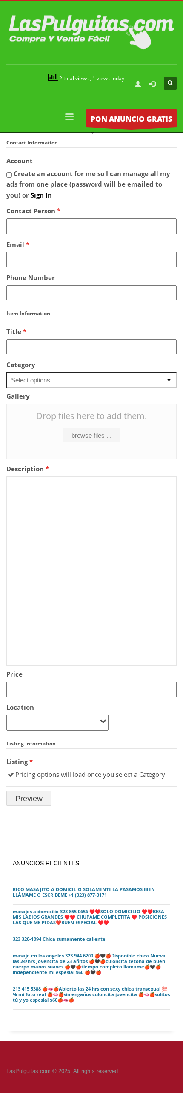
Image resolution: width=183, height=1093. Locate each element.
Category (20, 364)
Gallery (18, 396)
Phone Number (30, 277)
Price (14, 674)
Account (19, 160)
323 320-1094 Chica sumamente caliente (59, 939)
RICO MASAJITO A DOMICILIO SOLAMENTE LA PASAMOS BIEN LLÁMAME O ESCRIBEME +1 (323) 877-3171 (84, 892)
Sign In (41, 195)
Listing (19, 761)
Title (16, 331)
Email (17, 244)
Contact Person (33, 211)
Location (20, 707)
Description (27, 468)
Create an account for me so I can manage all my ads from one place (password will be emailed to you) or (88, 184)
